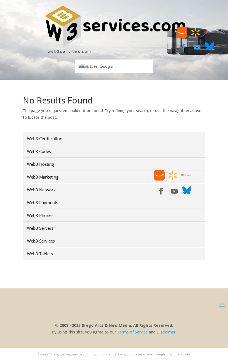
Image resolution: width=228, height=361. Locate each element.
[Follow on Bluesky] (209, 49)
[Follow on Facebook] (184, 47)
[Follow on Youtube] (197, 47)
